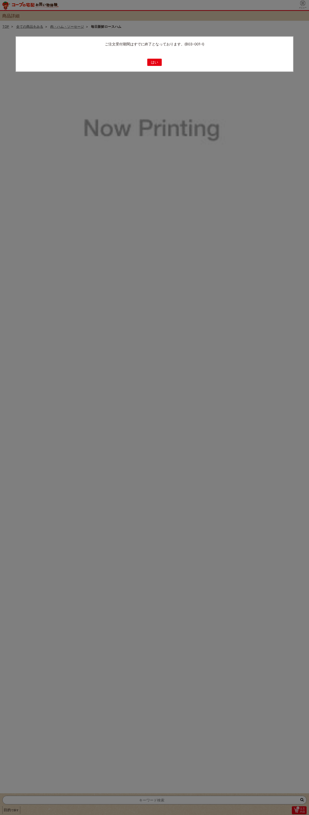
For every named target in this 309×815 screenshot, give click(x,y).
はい (154, 62)
